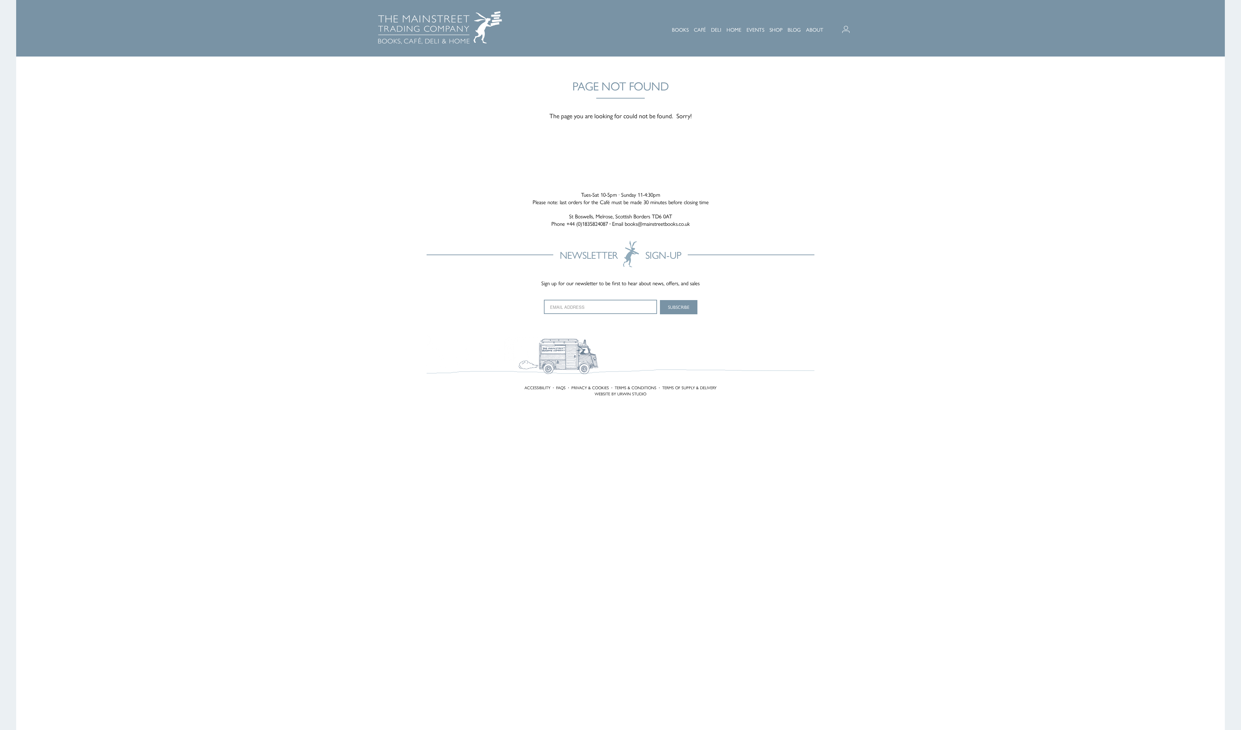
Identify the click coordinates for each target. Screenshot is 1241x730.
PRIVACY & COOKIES (590, 388)
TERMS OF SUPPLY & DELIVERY (689, 388)
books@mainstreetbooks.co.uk (657, 223)
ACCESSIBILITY (537, 388)
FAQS (561, 388)
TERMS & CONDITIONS (635, 388)
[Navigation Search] (861, 19)
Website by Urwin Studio (620, 394)
